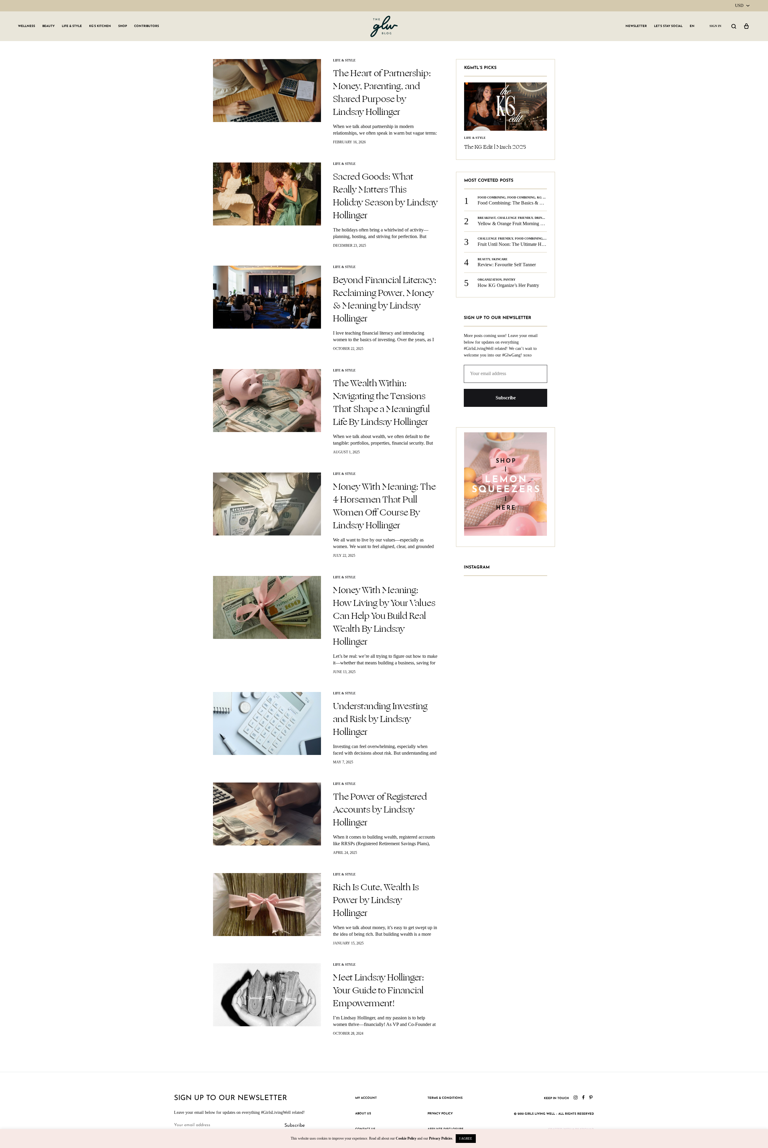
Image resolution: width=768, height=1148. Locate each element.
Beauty (48, 26)
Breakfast (487, 217)
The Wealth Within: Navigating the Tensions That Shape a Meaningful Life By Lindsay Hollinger (381, 402)
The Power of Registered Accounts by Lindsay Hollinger (380, 809)
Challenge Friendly (515, 217)
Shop (122, 26)
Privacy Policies (440, 1138)
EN (692, 26)
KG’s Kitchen (100, 26)
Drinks (540, 217)
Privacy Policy (440, 1113)
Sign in (715, 26)
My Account (366, 1098)
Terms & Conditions (445, 1098)
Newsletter (636, 26)
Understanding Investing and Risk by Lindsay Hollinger (380, 719)
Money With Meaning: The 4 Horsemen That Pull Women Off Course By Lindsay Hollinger (384, 506)
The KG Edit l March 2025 (495, 147)
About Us (363, 1113)
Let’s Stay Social (668, 26)
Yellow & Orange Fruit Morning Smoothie (518, 223)
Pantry (509, 279)
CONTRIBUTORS (146, 26)
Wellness (26, 26)
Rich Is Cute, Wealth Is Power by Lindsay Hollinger (376, 900)
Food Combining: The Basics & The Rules (518, 202)
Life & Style (72, 26)
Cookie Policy (406, 1138)
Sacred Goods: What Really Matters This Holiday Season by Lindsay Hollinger (385, 196)
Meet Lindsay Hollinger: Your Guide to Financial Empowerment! (378, 990)
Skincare (500, 259)
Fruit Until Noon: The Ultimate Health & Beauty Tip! (529, 244)
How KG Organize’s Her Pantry (508, 285)
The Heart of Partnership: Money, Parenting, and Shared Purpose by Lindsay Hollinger (382, 92)
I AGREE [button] (465, 1138)
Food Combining (492, 197)
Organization (490, 279)
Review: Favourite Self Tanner (507, 264)
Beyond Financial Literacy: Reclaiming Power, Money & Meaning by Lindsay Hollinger (384, 299)
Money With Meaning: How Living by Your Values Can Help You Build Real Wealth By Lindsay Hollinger (384, 616)
